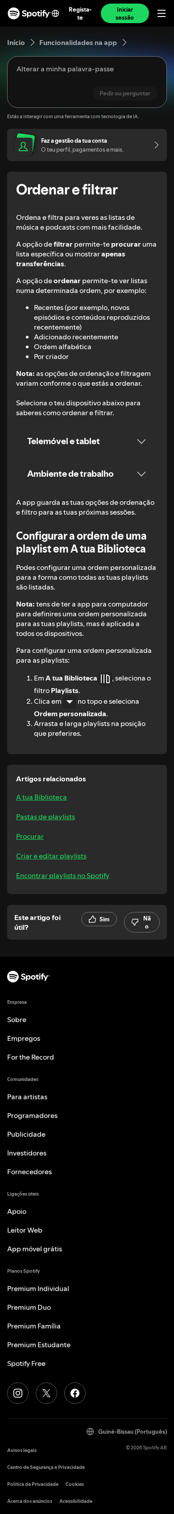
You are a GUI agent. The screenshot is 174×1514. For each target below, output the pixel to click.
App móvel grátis (34, 1249)
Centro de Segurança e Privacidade (46, 1467)
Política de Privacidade (32, 1484)
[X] (46, 1393)
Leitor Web (24, 1230)
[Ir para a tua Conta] (153, 145)
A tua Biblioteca (41, 797)
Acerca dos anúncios (29, 1501)
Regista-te (80, 13)
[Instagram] (18, 1393)
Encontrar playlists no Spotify (62, 875)
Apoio (16, 1211)
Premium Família (34, 1326)
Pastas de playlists (45, 816)
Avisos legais (22, 1450)
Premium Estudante (38, 1344)
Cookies (75, 1484)
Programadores (32, 1115)
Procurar (30, 836)
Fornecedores (29, 1171)
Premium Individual (38, 1288)
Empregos (23, 1038)
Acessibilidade (75, 1501)
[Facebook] (75, 1393)
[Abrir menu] (161, 13)
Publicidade (26, 1134)
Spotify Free (26, 1363)
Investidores (26, 1153)
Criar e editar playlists (51, 856)
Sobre (16, 1019)
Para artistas (27, 1096)
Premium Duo (29, 1307)
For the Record (30, 1057)
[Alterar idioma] (55, 13)
